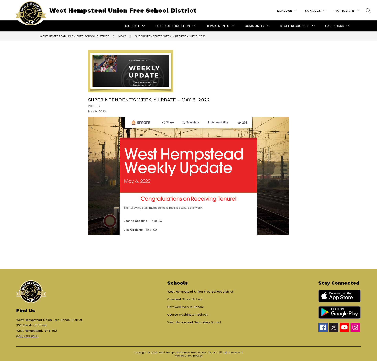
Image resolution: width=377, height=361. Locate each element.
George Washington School (187, 314)
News (122, 36)
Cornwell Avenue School (185, 307)
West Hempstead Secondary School (194, 322)
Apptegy (196, 355)
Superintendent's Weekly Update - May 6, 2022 (170, 36)
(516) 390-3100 (27, 336)
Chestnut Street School (185, 299)
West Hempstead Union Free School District (74, 36)
